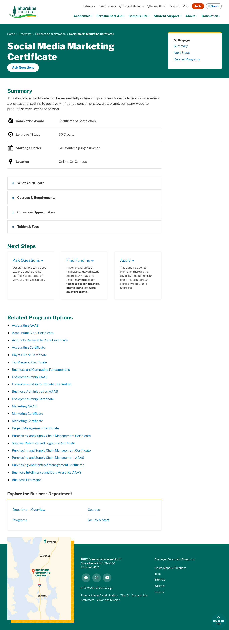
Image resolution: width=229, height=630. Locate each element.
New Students (107, 6)
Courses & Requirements (36, 198)
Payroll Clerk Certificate (29, 355)
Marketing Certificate (27, 414)
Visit (185, 6)
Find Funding (78, 260)
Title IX (124, 595)
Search (215, 6)
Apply (197, 6)
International (158, 6)
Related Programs (187, 59)
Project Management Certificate (35, 428)
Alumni (160, 586)
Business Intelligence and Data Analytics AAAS (46, 472)
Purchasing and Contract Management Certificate (48, 465)
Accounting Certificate (28, 347)
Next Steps (182, 53)
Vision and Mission (108, 600)
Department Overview (29, 510)
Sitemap (160, 579)
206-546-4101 (90, 567)
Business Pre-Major (26, 480)
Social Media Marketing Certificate (91, 34)
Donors (159, 592)
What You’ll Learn (30, 183)
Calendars (89, 6)
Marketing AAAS (24, 406)
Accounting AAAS (25, 325)
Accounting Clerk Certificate (33, 333)
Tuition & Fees (28, 227)
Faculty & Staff (98, 520)
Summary (181, 46)
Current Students (133, 6)
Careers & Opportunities (36, 212)
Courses (94, 510)
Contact (174, 6)
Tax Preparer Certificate (29, 362)
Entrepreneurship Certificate (33, 399)
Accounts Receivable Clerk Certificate (40, 340)
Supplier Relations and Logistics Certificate (43, 443)
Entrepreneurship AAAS (29, 377)
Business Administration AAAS (35, 391)
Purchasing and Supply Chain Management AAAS (48, 458)
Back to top (218, 623)
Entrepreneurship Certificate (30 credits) (41, 384)
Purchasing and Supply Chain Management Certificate (51, 436)
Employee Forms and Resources (175, 559)
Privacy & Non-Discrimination (99, 595)
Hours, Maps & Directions (170, 568)
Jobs (158, 573)
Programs (20, 520)
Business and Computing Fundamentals (41, 370)
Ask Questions (23, 67)
